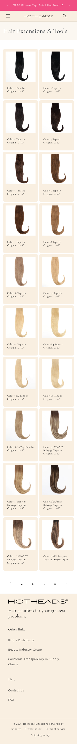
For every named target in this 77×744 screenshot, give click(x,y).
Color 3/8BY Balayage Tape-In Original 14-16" (56, 558)
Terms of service (55, 728)
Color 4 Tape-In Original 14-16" (52, 140)
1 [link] (11, 583)
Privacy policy (33, 728)
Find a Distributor (21, 640)
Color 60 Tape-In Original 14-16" (53, 397)
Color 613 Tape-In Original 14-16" (53, 346)
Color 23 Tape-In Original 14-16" (52, 294)
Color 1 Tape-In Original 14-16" (16, 89)
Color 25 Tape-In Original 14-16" (16, 346)
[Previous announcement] (7, 5)
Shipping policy (40, 735)
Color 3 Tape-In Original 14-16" (16, 140)
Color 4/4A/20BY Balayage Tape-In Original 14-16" (53, 505)
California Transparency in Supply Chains (33, 661)
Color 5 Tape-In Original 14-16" (16, 192)
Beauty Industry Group (25, 649)
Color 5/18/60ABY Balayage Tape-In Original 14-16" (53, 450)
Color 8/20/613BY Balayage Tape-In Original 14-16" (17, 505)
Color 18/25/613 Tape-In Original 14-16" (20, 448)
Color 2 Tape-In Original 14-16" (52, 89)
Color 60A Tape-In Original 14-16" (18, 397)
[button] (8, 16)
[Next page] (66, 583)
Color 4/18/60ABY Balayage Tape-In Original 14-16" (17, 559)
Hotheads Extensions (35, 723)
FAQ (11, 700)
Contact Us (16, 690)
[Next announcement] (69, 5)
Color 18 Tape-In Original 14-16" (16, 294)
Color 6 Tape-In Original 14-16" (52, 192)
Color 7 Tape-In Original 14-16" (16, 243)
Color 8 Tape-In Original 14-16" (52, 243)
